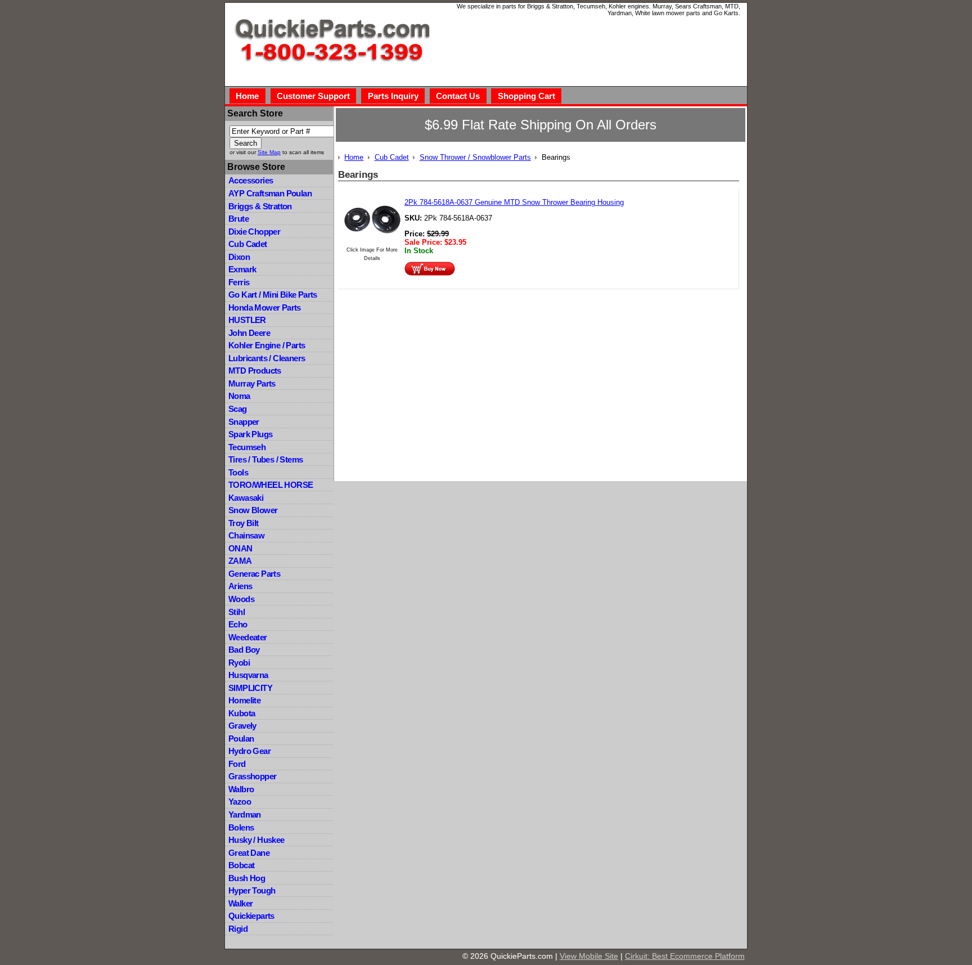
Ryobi (239, 662)
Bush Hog (246, 878)
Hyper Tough (251, 890)
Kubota (241, 713)
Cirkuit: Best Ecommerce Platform (685, 955)
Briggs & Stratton (260, 206)
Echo (238, 624)
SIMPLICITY (250, 688)
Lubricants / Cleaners (266, 358)
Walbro (241, 789)
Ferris (238, 282)
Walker (240, 903)
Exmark (242, 269)
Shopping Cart (526, 96)
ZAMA (240, 560)
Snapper (243, 422)
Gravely (242, 725)
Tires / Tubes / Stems (265, 459)
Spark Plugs (250, 434)
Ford (237, 764)
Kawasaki (245, 497)
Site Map (269, 152)
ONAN (240, 548)
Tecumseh (247, 447)
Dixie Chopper (254, 231)
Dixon (239, 257)
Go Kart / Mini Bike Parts (272, 294)
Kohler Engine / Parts (266, 345)
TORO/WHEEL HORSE (270, 485)
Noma (239, 396)
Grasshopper (252, 776)
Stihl (236, 612)
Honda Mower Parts (264, 307)
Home (247, 96)
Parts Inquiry (393, 96)
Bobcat (241, 865)
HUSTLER (247, 320)
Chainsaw (246, 535)
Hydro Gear (249, 751)
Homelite (244, 700)
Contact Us (458, 96)
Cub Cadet (247, 244)
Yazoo (239, 801)
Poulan (241, 738)
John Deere (249, 333)
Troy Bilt (243, 523)
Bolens (241, 827)
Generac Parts (254, 573)
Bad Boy (244, 649)
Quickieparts (251, 916)
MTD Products (254, 370)
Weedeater (247, 637)
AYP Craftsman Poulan (270, 193)
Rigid (238, 928)
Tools (238, 472)
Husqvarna (248, 675)
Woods (241, 599)
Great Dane (248, 853)
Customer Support (313, 96)
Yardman (244, 814)
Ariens (240, 586)
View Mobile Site (589, 955)
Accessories (250, 180)
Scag (237, 409)
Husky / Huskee (256, 840)
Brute (238, 218)
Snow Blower (252, 510)
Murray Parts (252, 383)
